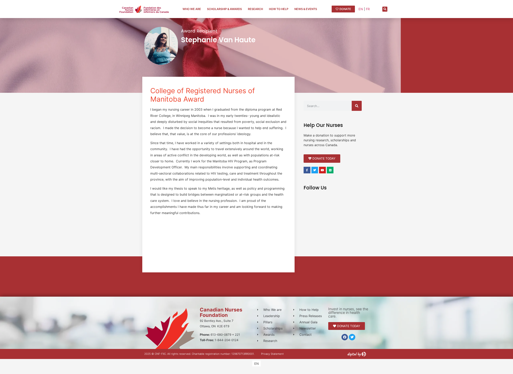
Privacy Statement (272, 353)
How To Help (278, 9)
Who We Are (192, 9)
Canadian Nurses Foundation (221, 312)
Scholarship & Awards (224, 9)
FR (368, 9)
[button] (384, 9)
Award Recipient (199, 31)
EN (360, 9)
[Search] (357, 106)
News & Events (305, 9)
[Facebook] (344, 337)
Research (255, 9)
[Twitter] (352, 337)
